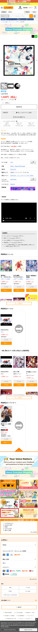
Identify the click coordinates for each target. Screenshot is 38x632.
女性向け (34, 12)
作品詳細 (6, 384)
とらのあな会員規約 (19, 612)
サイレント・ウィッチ (12, 19)
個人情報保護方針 (21, 615)
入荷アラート (33, 163)
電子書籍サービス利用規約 (9, 615)
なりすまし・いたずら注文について (26, 618)
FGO (6, 527)
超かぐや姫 (8, 530)
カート (7, 290)
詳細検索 (35, 16)
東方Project (3, 283)
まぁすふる (4, 427)
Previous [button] (1, 60)
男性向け (28, 12)
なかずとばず (8, 525)
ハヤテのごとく (9, 523)
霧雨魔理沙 (3, 436)
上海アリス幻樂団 (5, 279)
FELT (2, 332)
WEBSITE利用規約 (8, 612)
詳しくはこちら (33, 579)
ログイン (31, 7)
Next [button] (37, 60)
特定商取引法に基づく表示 (11, 618)
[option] (19, 60)
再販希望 (19, 107)
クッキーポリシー (31, 615)
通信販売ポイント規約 (30, 612)
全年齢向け (4, 12)
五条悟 (8, 436)
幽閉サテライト (30, 279)
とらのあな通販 (4, 21)
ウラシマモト (8, 528)
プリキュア (30, 19)
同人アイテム (12, 21)
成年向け (10, 12)
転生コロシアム (22, 19)
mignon (3, 19)
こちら (15, 236)
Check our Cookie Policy (10, 629)
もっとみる (34, 532)
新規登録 (25, 7)
